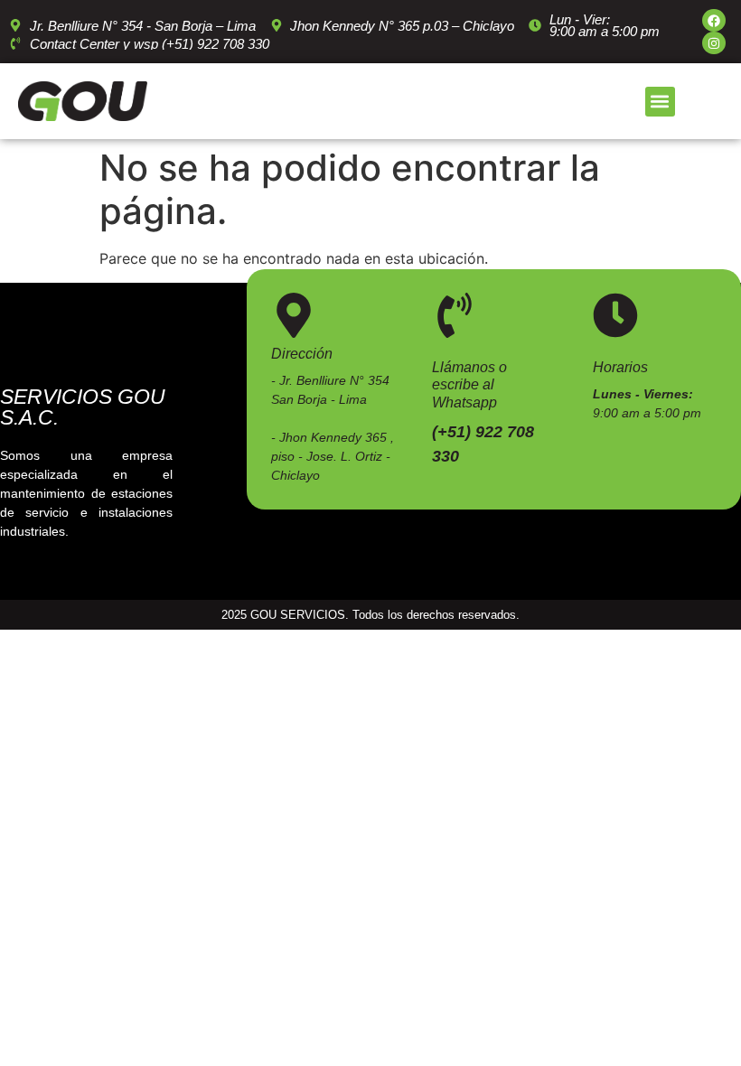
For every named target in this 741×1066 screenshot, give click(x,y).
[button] (660, 102)
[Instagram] (713, 43)
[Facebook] (713, 20)
